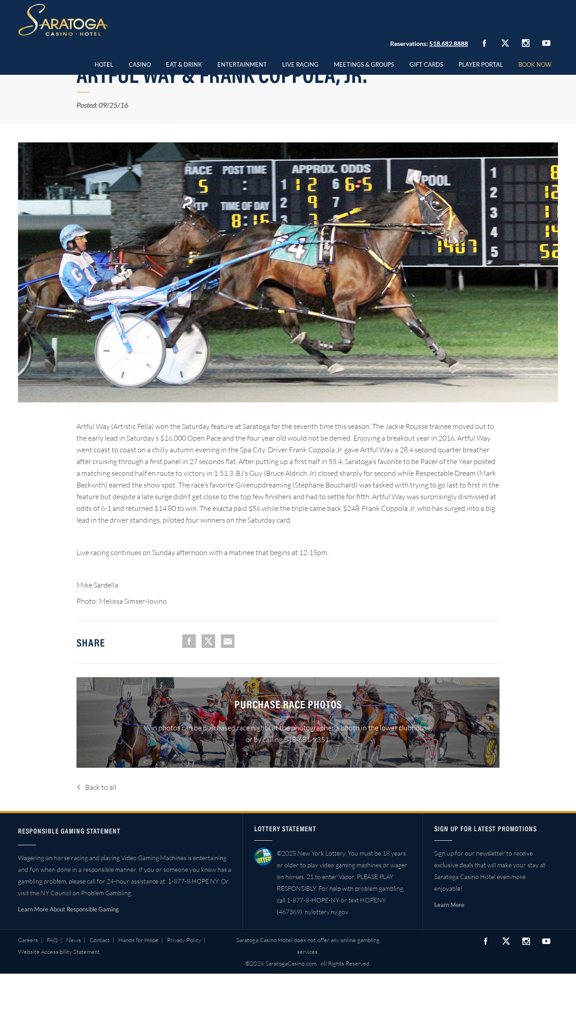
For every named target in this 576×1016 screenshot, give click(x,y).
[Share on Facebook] (189, 641)
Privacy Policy (184, 939)
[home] (63, 20)
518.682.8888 (448, 43)
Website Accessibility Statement (59, 951)
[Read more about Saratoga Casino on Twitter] (505, 43)
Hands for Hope (138, 939)
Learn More (449, 904)
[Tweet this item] (208, 641)
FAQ (52, 939)
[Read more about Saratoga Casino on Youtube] (546, 43)
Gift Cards (426, 64)
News (73, 939)
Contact (100, 939)
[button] (140, 63)
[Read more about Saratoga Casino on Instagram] (525, 43)
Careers (28, 939)
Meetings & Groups (364, 64)
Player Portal (481, 64)
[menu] (140, 63)
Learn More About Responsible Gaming (68, 909)
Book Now (534, 64)
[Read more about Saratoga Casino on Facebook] (484, 43)
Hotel (103, 64)
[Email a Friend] (227, 641)
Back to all (101, 787)
